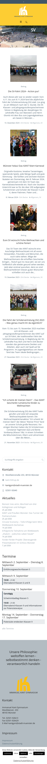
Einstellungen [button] (39, 753)
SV (42, 123)
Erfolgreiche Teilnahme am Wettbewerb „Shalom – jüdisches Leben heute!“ (20, 532)
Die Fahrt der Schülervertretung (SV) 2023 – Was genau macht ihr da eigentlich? (23, 321)
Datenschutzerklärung (12, 743)
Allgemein (36, 123)
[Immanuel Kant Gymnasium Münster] (23, 11)
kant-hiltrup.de (12, 480)
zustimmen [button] (7, 753)
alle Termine (8, 628)
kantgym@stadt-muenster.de (18, 485)
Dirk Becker (25, 123)
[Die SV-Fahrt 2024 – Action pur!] (23, 68)
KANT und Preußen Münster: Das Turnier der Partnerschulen (22, 514)
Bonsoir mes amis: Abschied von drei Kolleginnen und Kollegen (19, 505)
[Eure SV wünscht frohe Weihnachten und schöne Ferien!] (23, 217)
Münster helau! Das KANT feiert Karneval (23, 165)
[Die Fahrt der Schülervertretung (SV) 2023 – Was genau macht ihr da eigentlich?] (23, 297)
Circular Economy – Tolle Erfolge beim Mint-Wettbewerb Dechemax (22, 523)
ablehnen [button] (23, 753)
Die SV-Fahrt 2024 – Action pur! (23, 91)
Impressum (7, 740)
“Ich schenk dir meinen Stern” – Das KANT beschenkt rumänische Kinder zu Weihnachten (23, 402)
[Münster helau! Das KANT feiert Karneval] (23, 143)
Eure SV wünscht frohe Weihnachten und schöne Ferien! (23, 242)
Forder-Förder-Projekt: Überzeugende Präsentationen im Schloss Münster (19, 541)
